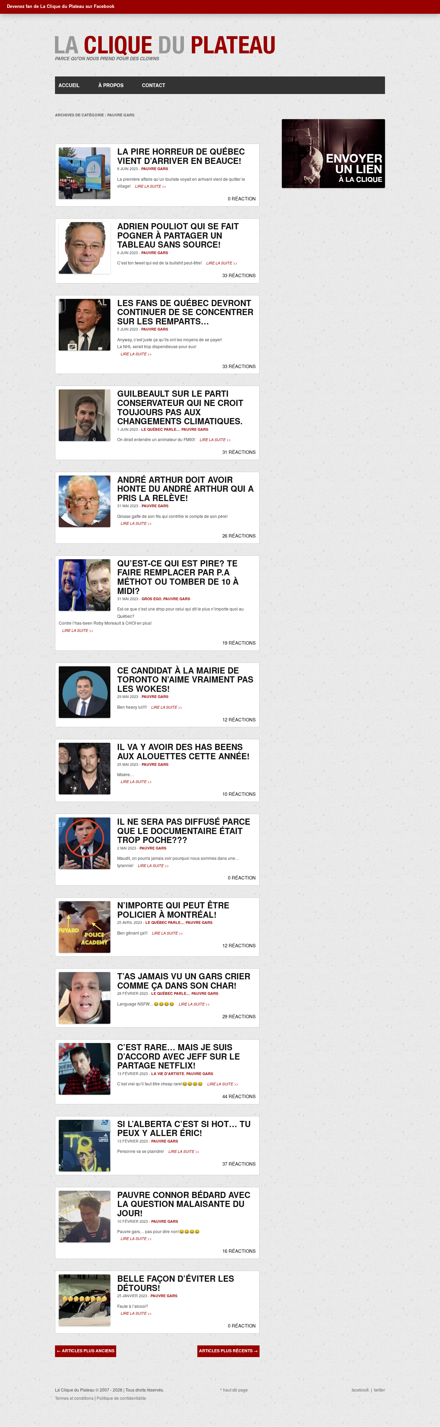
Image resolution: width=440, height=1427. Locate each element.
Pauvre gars (154, 168)
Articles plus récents (228, 1350)
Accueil (69, 85)
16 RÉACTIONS (239, 1251)
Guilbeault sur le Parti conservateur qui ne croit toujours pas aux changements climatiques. (180, 407)
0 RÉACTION (242, 198)
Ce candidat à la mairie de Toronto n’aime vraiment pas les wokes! (185, 679)
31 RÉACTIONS (239, 452)
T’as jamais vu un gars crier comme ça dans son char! (183, 980)
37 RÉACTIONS (239, 1163)
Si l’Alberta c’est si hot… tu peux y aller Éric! (184, 1128)
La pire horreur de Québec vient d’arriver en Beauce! (181, 155)
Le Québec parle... (160, 429)
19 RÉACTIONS (239, 642)
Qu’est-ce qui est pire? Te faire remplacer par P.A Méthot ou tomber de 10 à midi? (178, 576)
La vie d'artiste (167, 1073)
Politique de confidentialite (121, 1398)
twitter (379, 1390)
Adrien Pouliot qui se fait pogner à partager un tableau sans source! (178, 235)
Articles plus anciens (85, 1350)
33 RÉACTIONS (239, 275)
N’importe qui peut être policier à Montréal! (173, 909)
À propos (110, 85)
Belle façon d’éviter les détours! (175, 1282)
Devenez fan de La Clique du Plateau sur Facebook (60, 6)
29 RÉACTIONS (239, 1016)
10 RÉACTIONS (239, 794)
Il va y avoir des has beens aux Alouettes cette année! (183, 751)
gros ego (151, 598)
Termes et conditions (74, 1398)
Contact (153, 85)
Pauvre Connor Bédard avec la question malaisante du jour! (183, 1204)
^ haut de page (234, 1390)
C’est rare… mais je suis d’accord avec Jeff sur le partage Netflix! (178, 1056)
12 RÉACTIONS (239, 719)
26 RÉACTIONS (239, 535)
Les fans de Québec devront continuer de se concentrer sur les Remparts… (185, 312)
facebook (360, 1390)
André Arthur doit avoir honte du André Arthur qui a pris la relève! (185, 488)
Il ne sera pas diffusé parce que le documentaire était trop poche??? (183, 830)
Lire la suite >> (150, 186)
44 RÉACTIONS (239, 1096)
